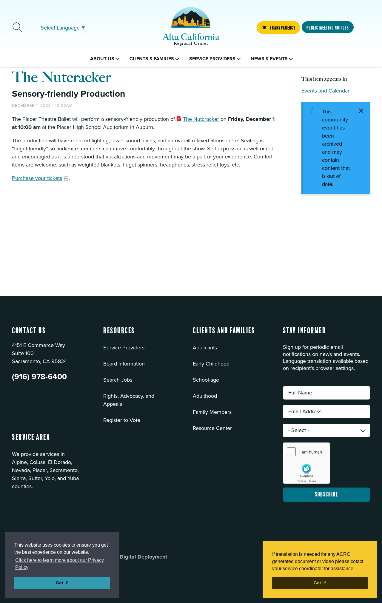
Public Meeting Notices (327, 28)
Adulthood (205, 396)
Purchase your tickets (37, 178)
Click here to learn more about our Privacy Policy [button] (59, 564)
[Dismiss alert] (361, 110)
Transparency (282, 28)
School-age (206, 380)
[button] (119, 334)
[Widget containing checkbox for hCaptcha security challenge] (306, 463)
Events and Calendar (325, 90)
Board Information (124, 363)
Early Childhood (211, 363)
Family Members (212, 412)
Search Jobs (117, 380)
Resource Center (212, 428)
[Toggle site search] (17, 27)
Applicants (205, 347)
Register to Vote (121, 420)
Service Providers (123, 347)
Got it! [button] (62, 582)
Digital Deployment (143, 556)
